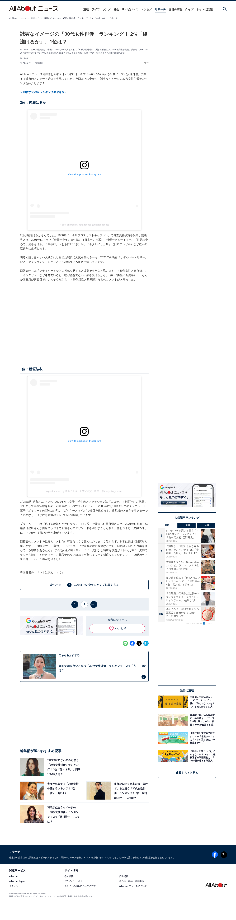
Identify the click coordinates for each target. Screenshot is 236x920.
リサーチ (160, 9)
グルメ (107, 9)
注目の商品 (175, 9)
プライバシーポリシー (75, 881)
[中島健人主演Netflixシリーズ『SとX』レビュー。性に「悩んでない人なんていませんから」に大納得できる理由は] (202, 702)
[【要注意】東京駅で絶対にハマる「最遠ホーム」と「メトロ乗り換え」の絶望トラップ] (202, 738)
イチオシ (13, 886)
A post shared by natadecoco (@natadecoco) (84, 224)
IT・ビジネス (130, 9)
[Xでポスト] (139, 643)
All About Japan (17, 881)
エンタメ (146, 9)
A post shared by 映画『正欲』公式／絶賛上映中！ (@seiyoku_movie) (84, 491)
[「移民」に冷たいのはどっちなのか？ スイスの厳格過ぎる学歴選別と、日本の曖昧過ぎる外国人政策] (202, 756)
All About (13, 876)
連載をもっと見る (187, 772)
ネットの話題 (204, 9)
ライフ (96, 9)
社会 (116, 9)
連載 (86, 9)
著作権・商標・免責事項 (131, 881)
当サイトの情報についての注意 (80, 886)
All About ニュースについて (133, 886)
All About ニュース (17, 18)
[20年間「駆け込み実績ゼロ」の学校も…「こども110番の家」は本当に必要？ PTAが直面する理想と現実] (202, 720)
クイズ (189, 9)
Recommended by (194, 623)
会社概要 (68, 876)
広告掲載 (123, 876)
